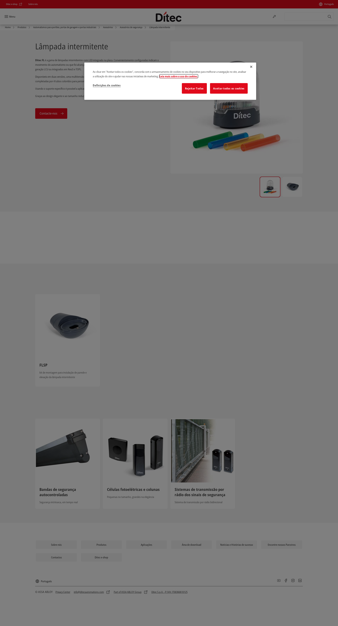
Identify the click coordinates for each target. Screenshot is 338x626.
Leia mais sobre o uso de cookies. (178, 76)
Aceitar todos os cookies (229, 88)
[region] (170, 81)
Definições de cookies (107, 85)
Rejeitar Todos (194, 88)
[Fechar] (251, 67)
